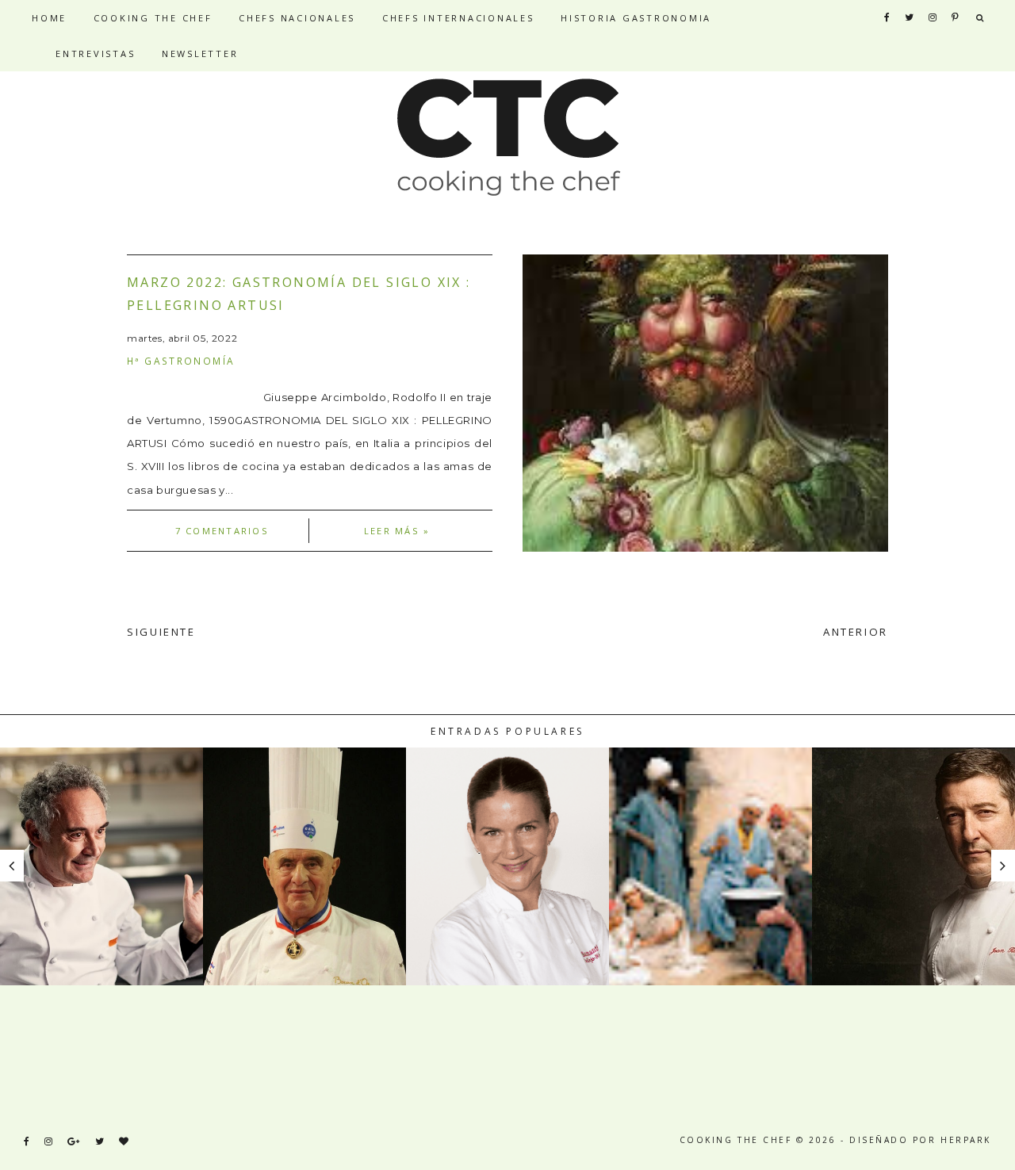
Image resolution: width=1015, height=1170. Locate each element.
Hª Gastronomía (181, 360)
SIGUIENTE (161, 632)
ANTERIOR (855, 632)
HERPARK (965, 1139)
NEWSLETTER (200, 53)
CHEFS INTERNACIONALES (458, 18)
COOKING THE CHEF (153, 18)
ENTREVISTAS (95, 53)
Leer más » (397, 531)
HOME (49, 18)
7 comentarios (222, 531)
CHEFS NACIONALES (297, 18)
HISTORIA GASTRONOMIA (636, 18)
